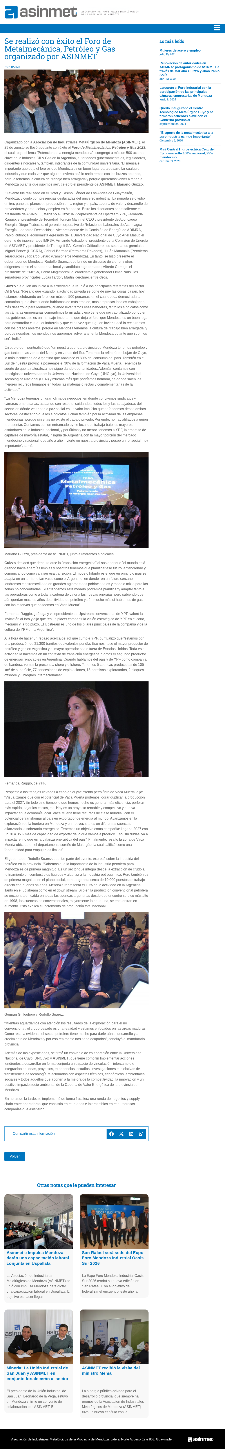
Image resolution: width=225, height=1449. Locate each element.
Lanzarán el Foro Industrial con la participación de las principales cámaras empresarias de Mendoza (186, 91)
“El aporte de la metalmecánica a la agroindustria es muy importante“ (186, 134)
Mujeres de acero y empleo (180, 50)
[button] (111, 1134)
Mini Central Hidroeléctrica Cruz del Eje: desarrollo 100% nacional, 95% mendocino (187, 153)
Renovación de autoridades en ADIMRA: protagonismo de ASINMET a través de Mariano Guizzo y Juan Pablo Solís (190, 69)
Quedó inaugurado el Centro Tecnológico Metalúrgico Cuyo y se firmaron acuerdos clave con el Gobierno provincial (186, 114)
